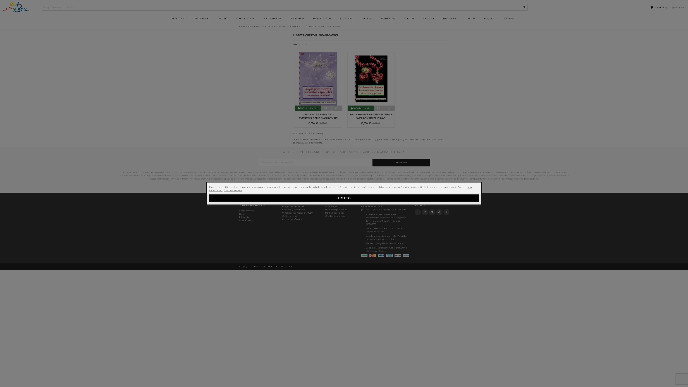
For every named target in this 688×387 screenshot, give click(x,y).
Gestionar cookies (233, 190)
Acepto (344, 198)
